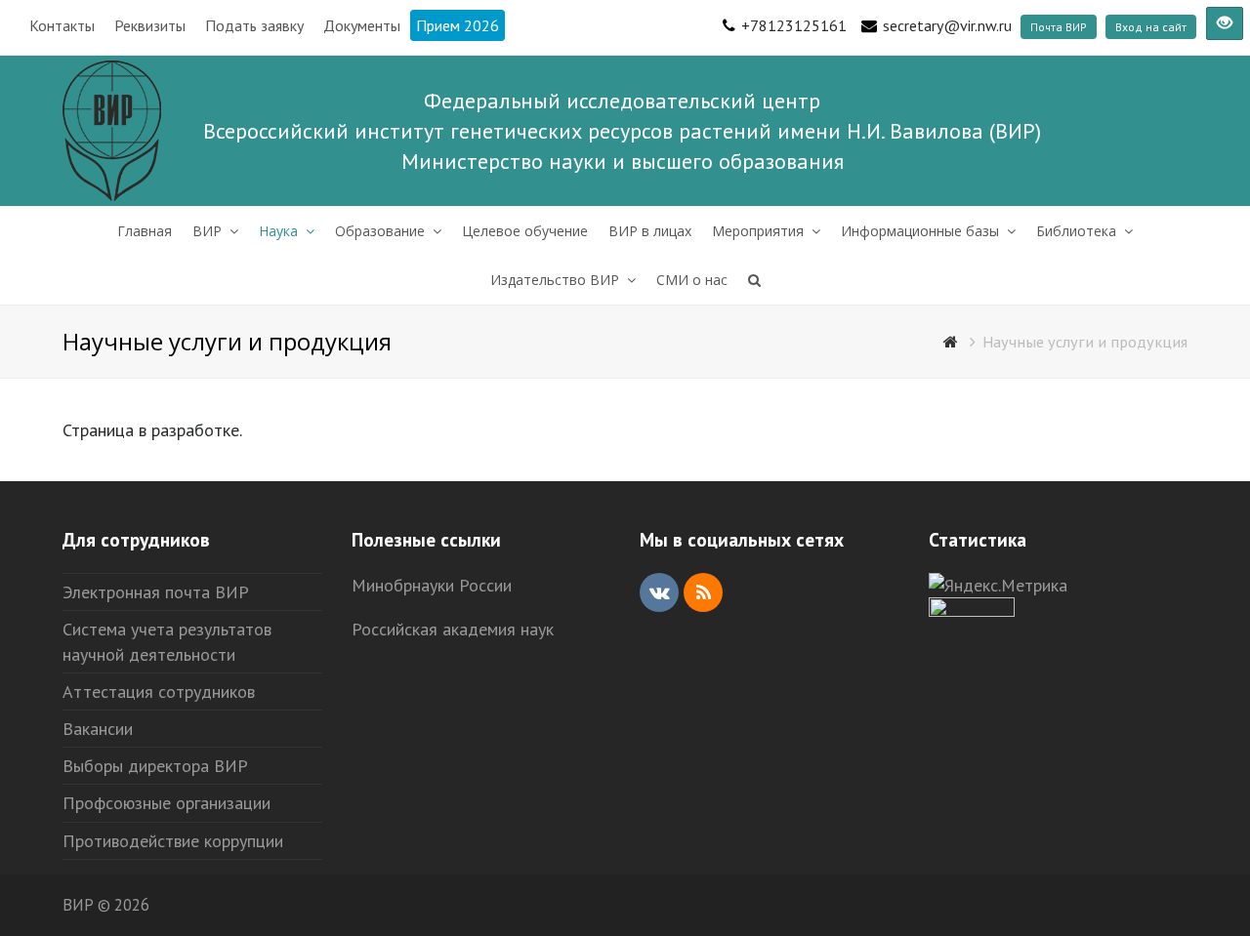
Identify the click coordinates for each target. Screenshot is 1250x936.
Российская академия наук (453, 629)
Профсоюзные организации (166, 803)
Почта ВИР (1058, 27)
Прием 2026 (457, 25)
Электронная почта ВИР (155, 592)
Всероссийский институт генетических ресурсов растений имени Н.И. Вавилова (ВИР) (622, 130)
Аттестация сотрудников (158, 691)
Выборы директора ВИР (155, 765)
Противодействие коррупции (172, 841)
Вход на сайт (1151, 27)
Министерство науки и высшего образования (622, 161)
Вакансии (97, 728)
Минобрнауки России (432, 585)
